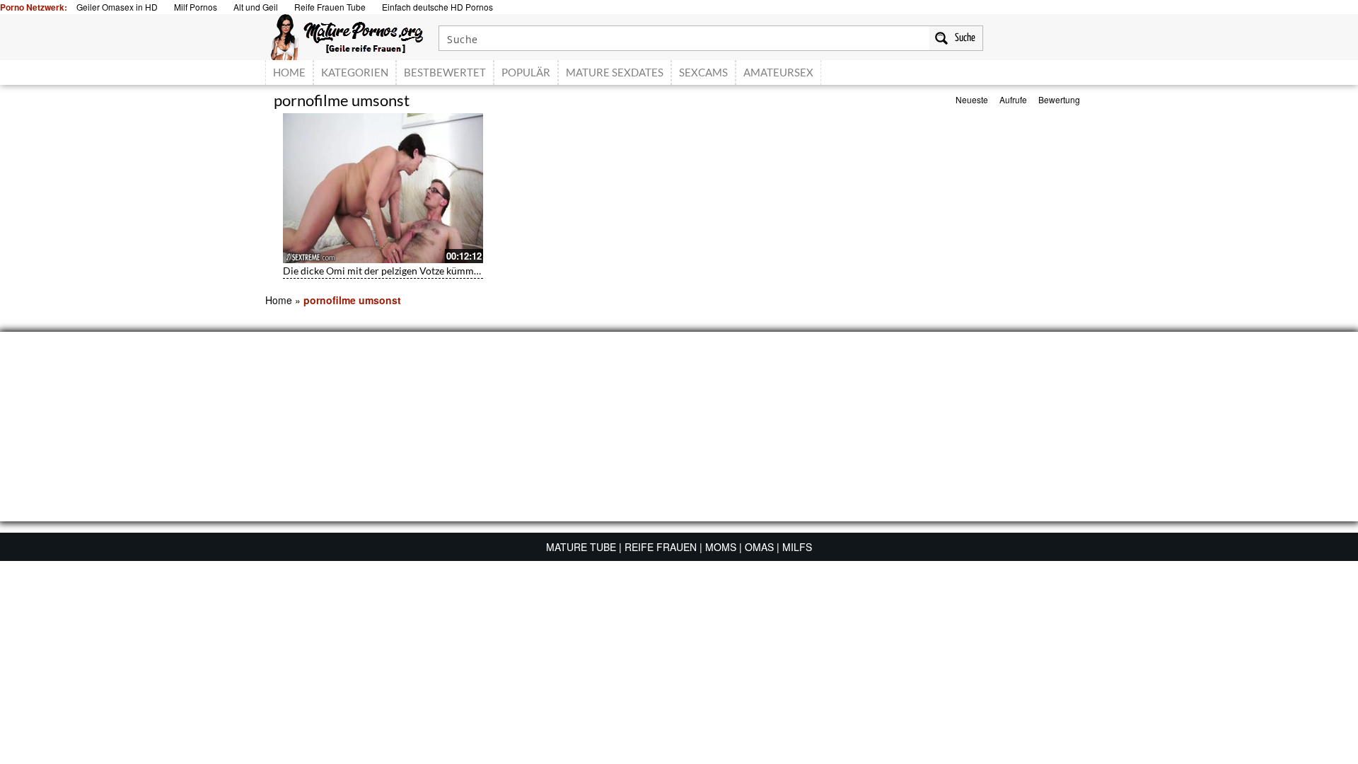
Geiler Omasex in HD (117, 6)
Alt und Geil (255, 6)
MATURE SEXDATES (614, 72)
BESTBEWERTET (445, 72)
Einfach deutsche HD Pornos (437, 6)
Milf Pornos (195, 6)
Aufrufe (1013, 99)
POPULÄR (525, 72)
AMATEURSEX (778, 72)
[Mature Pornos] (347, 35)
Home (278, 300)
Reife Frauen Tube (330, 6)
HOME (289, 72)
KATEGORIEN (354, 72)
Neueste (972, 99)
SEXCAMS (703, 72)
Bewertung (1059, 99)
